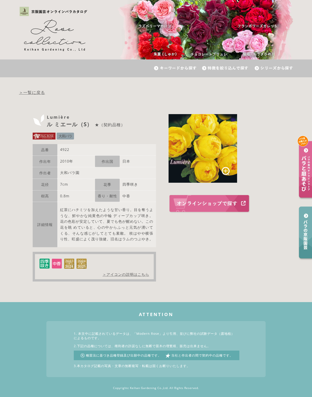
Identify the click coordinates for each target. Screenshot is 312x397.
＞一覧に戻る (32, 92)
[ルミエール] (203, 148)
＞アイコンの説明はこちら (126, 274)
